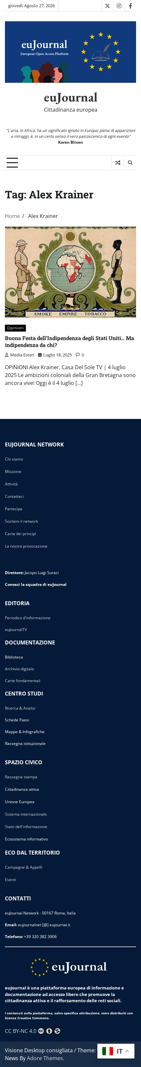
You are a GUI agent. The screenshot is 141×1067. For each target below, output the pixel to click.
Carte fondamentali (22, 680)
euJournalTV (16, 629)
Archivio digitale (19, 669)
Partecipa (13, 509)
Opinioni (15, 327)
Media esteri (22, 355)
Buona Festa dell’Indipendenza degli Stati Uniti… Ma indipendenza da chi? (69, 341)
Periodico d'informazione (27, 618)
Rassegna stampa (21, 777)
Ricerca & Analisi (20, 708)
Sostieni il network (21, 521)
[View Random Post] (117, 162)
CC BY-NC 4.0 (20, 1031)
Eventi (10, 879)
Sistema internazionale (26, 814)
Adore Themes (45, 1058)
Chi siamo (14, 459)
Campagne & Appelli (23, 867)
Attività (11, 484)
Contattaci (14, 496)
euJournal (70, 96)
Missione (13, 471)
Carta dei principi (20, 533)
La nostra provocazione (26, 546)
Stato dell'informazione (26, 826)
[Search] (130, 162)
